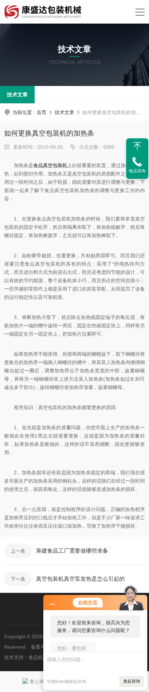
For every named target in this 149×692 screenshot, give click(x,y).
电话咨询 (137, 170)
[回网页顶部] (137, 146)
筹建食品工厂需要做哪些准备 (72, 551)
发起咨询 (131, 681)
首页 (41, 112)
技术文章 (17, 94)
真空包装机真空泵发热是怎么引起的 (80, 579)
